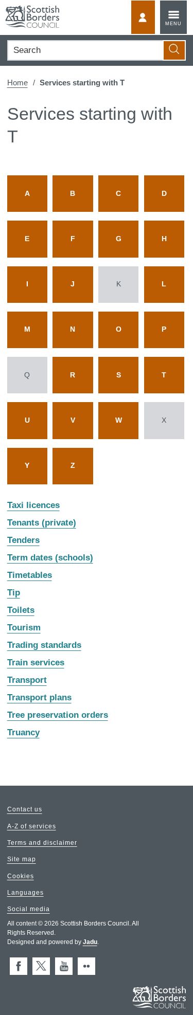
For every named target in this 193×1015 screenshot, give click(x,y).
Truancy (23, 733)
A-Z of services (31, 826)
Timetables (29, 576)
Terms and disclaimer (42, 842)
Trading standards (44, 645)
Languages (25, 892)
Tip (13, 593)
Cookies (20, 876)
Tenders (23, 541)
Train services (35, 663)
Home (17, 82)
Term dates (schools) (50, 558)
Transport (27, 680)
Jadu (90, 942)
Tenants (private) (41, 523)
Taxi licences (33, 506)
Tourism (24, 628)
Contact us (24, 809)
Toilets (20, 610)
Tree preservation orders (57, 715)
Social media (28, 909)
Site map (21, 859)
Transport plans (39, 698)
